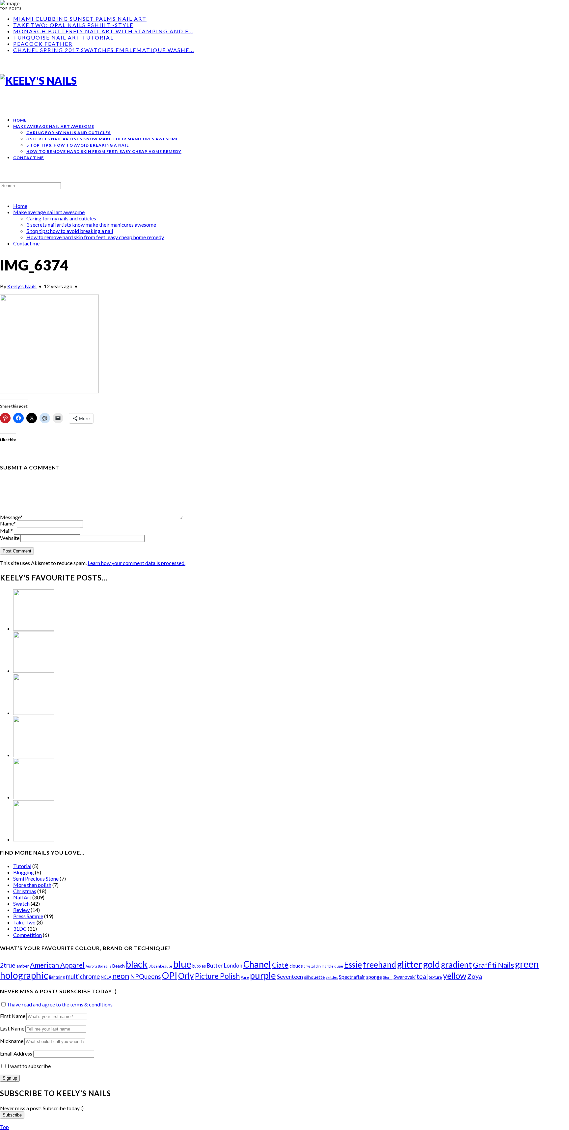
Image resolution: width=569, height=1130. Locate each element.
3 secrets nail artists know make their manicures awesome (102, 138)
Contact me (28, 157)
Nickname (11, 1041)
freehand (379, 964)
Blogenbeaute (160, 966)
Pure (245, 977)
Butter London (224, 965)
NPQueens (145, 976)
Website (9, 538)
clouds (296, 966)
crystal (309, 966)
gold (431, 964)
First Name (12, 1016)
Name (8, 523)
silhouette (314, 977)
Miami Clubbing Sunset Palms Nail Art (80, 18)
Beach (118, 966)
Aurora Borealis (98, 966)
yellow (454, 975)
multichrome (83, 976)
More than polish (32, 885)
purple (263, 975)
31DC (20, 928)
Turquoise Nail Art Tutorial (63, 37)
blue (182, 964)
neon (120, 975)
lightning (57, 977)
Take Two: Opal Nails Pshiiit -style (73, 25)
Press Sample (28, 916)
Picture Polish (217, 976)
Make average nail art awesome (53, 126)
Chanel (257, 964)
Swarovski (404, 977)
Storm (388, 977)
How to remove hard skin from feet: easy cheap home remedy (103, 151)
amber (22, 966)
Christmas (24, 891)
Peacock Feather (42, 44)
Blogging (23, 872)
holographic (24, 975)
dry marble (325, 966)
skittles (332, 977)
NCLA (106, 977)
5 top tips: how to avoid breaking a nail (77, 145)
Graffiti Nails (493, 965)
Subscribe (12, 1115)
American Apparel (57, 965)
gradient (456, 964)
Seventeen (290, 976)
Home (20, 120)
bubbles (199, 966)
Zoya (474, 976)
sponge (374, 977)
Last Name (12, 1028)
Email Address (16, 1053)
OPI (169, 975)
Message (11, 517)
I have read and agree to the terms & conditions (60, 1004)
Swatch (21, 903)
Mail (6, 530)
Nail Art (22, 897)
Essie (353, 964)
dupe (339, 966)
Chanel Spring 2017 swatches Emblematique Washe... (103, 50)
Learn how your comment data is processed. (136, 563)
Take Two (24, 922)
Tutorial (22, 866)
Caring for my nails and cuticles (68, 132)
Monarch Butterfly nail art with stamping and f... (103, 31)
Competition (27, 935)
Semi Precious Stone (36, 878)
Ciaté (280, 965)
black (137, 964)
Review (21, 910)
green (527, 964)
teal (422, 976)
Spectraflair (352, 977)
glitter (409, 964)
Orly (186, 975)
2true (7, 965)
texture (435, 977)
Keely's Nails (22, 286)
